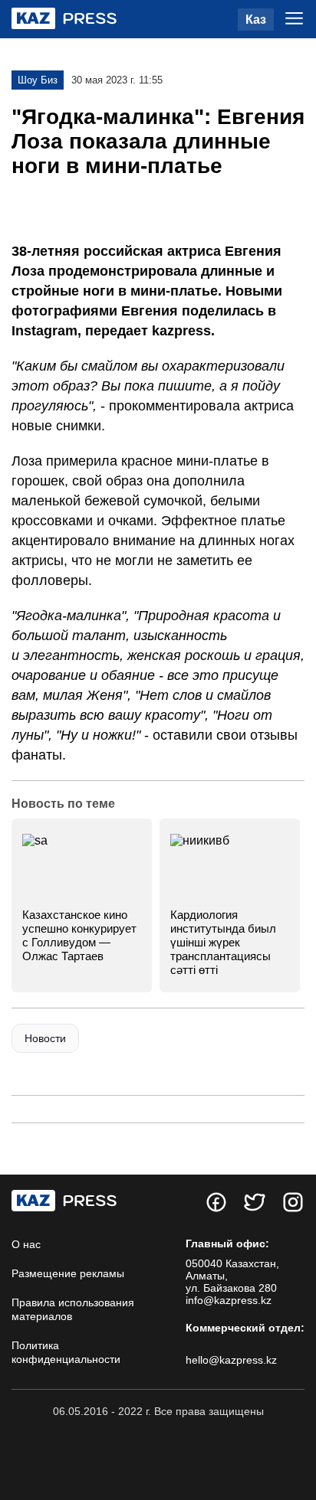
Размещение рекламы (68, 1273)
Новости (45, 1038)
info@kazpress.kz (229, 1300)
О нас (26, 1244)
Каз (255, 19)
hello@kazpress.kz (231, 1360)
